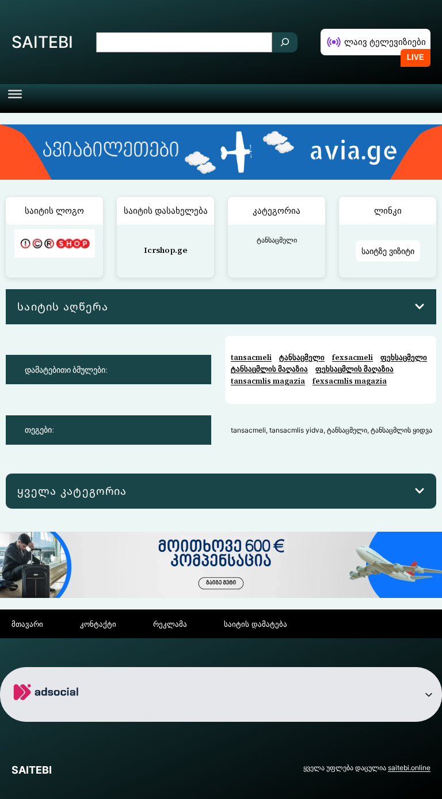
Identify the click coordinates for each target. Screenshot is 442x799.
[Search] (285, 42)
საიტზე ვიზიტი (387, 251)
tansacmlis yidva (296, 430)
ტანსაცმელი (277, 240)
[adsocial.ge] (48, 713)
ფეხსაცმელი (403, 357)
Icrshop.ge (165, 250)
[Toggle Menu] (15, 98)
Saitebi (42, 42)
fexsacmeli (352, 357)
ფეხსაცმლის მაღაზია (354, 369)
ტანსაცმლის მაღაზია (269, 369)
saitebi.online (409, 767)
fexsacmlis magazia (350, 381)
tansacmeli (251, 357)
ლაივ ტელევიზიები (385, 41)
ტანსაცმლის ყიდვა (401, 430)
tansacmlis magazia (268, 381)
